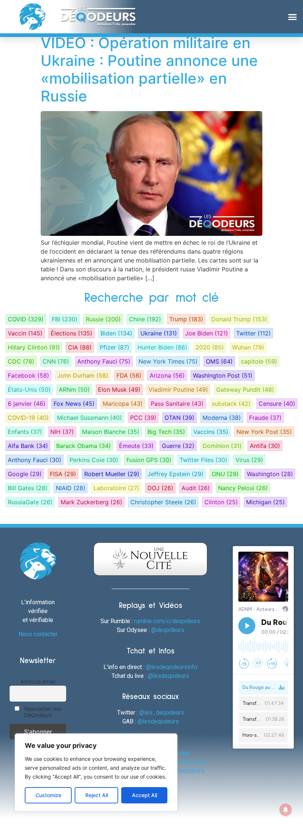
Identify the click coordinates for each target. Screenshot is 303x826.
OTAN (179, 418)
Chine (145, 319)
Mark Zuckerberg (91, 502)
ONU (225, 474)
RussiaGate (30, 502)
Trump (186, 319)
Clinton (221, 502)
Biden (116, 333)
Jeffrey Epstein (175, 474)
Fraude (265, 418)
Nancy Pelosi (243, 488)
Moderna (221, 418)
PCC (143, 418)
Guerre (178, 446)
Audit (195, 488)
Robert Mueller (111, 474)
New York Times (168, 361)
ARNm (74, 389)
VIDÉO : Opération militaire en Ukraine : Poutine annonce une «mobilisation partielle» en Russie (149, 69)
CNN (55, 361)
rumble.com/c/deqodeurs (167, 621)
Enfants (25, 432)
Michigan (265, 502)
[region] (96, 772)
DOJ (160, 488)
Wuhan (248, 347)
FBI (65, 319)
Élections (71, 333)
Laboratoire (116, 488)
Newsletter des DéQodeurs (42, 712)
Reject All (96, 795)
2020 (209, 347)
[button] (293, 17)
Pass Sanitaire (177, 404)
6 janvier (26, 404)
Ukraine (158, 333)
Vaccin (25, 333)
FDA (129, 375)
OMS (219, 361)
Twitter (253, 333)
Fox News (74, 404)
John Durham (82, 375)
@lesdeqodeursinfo (171, 667)
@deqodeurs (167, 629)
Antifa (265, 446)
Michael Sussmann (89, 418)
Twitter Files (203, 460)
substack (231, 404)
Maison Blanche (110, 432)
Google (25, 474)
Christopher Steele (163, 502)
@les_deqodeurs (161, 712)
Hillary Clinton (34, 347)
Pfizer (114, 347)
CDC (21, 361)
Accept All (144, 795)
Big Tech (166, 432)
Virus (249, 460)
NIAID (70, 488)
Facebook (28, 375)
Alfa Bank (28, 446)
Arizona (167, 375)
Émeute (136, 446)
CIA (80, 347)
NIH (62, 432)
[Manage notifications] (286, 810)
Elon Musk (119, 389)
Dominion (222, 446)
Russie (103, 319)
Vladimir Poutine (178, 389)
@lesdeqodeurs (168, 675)
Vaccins (210, 432)
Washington (270, 474)
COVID (26, 319)
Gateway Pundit (245, 389)
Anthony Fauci (103, 361)
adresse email (38, 681)
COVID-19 (28, 418)
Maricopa (123, 404)
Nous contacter (38, 634)
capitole (259, 361)
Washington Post (222, 375)
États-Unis (29, 389)
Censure (277, 404)
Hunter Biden (162, 347)
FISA (63, 474)
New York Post (264, 432)
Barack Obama (83, 446)
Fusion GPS (148, 460)
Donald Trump (239, 319)
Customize (48, 795)
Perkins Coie (93, 460)
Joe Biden (206, 333)
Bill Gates (28, 488)
